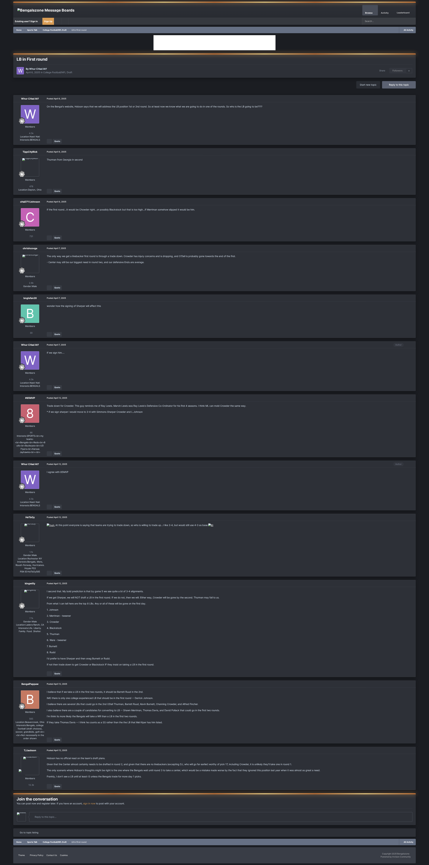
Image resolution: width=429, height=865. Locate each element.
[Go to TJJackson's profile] (30, 766)
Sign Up (48, 21)
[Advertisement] (214, 42)
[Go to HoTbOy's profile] (30, 533)
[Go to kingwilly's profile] (30, 599)
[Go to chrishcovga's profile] (30, 264)
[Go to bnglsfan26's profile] (30, 313)
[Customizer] (57, 21)
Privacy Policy (36, 855)
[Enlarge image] (51, 525)
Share (381, 70)
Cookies (64, 855)
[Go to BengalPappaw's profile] (30, 699)
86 (31, 432)
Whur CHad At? (38, 68)
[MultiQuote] (49, 141)
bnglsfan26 (30, 298)
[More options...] (409, 99)
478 (31, 186)
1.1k (31, 552)
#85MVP (30, 397)
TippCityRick (30, 151)
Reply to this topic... (45, 816)
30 (31, 332)
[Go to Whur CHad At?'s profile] (20, 70)
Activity (385, 13)
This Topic (399, 21)
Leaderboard (403, 12)
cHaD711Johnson (30, 201)
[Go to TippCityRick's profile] (30, 167)
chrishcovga (30, 248)
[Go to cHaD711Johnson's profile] (30, 217)
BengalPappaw (30, 684)
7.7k (31, 618)
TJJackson (30, 750)
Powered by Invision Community (396, 856)
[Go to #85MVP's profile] (30, 413)
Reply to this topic (399, 84)
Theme (21, 855)
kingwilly (30, 583)
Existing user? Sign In (27, 21)
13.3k (31, 785)
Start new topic (368, 84)
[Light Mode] (64, 21)
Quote (57, 141)
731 (31, 236)
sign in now (89, 803)
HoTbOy (30, 517)
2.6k (31, 283)
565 (30, 718)
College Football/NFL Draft (57, 72)
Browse (369, 13)
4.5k (31, 133)
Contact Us (51, 855)
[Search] (412, 21)
